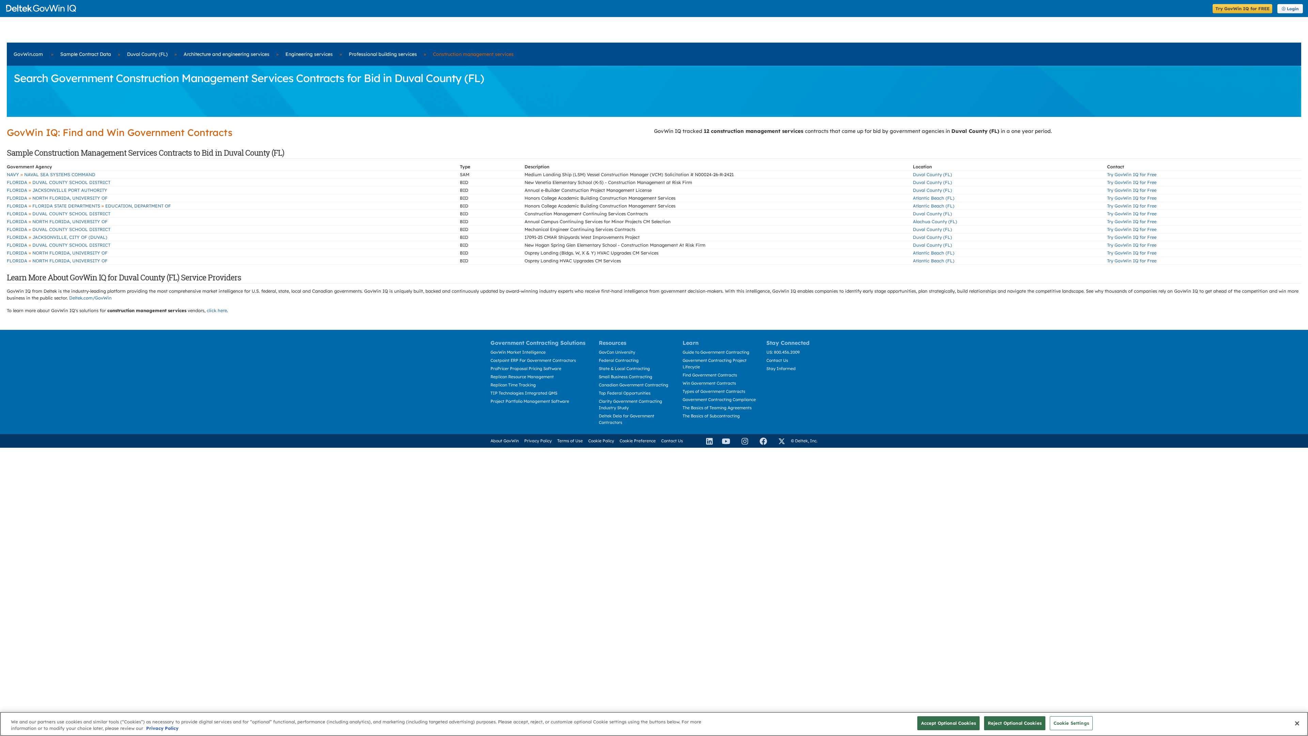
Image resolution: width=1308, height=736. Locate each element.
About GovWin (504, 440)
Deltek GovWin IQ (607, 8)
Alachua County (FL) (935, 221)
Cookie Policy (601, 440)
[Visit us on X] (779, 441)
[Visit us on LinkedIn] (706, 441)
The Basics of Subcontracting (711, 415)
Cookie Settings (1071, 723)
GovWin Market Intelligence (518, 352)
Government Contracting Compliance (719, 399)
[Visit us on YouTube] (724, 441)
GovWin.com (28, 54)
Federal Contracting (619, 360)
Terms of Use (570, 440)
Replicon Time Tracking (513, 384)
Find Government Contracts (710, 375)
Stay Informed (781, 368)
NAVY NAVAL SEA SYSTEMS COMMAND (51, 174)
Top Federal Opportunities (625, 393)
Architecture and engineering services (226, 54)
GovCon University (617, 352)
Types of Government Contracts (714, 391)
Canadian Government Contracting (633, 384)
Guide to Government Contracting (716, 352)
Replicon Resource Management (522, 376)
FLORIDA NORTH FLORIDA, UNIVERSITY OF (57, 198)
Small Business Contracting (625, 376)
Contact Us (777, 360)
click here (217, 310)
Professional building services (383, 54)
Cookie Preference (638, 440)
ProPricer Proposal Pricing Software (525, 368)
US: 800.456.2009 (783, 352)
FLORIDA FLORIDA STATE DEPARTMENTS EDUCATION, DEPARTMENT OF (89, 206)
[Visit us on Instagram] (742, 441)
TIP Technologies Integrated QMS (523, 393)
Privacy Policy (538, 440)
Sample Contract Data (85, 54)
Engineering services (309, 54)
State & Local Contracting (624, 368)
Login (1293, 8)
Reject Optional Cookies (1015, 723)
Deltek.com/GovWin (90, 298)
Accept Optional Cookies (948, 723)
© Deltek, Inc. (804, 440)
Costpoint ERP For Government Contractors (533, 360)
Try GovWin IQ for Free (1131, 174)
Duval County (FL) (147, 54)
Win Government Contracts (709, 383)
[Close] (1297, 723)
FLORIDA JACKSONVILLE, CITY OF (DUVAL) (57, 237)
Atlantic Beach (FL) (933, 198)
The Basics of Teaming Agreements (717, 407)
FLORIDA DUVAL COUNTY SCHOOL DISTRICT (58, 182)
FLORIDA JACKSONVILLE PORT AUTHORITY (57, 190)
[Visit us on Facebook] (760, 441)
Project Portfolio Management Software (529, 401)
